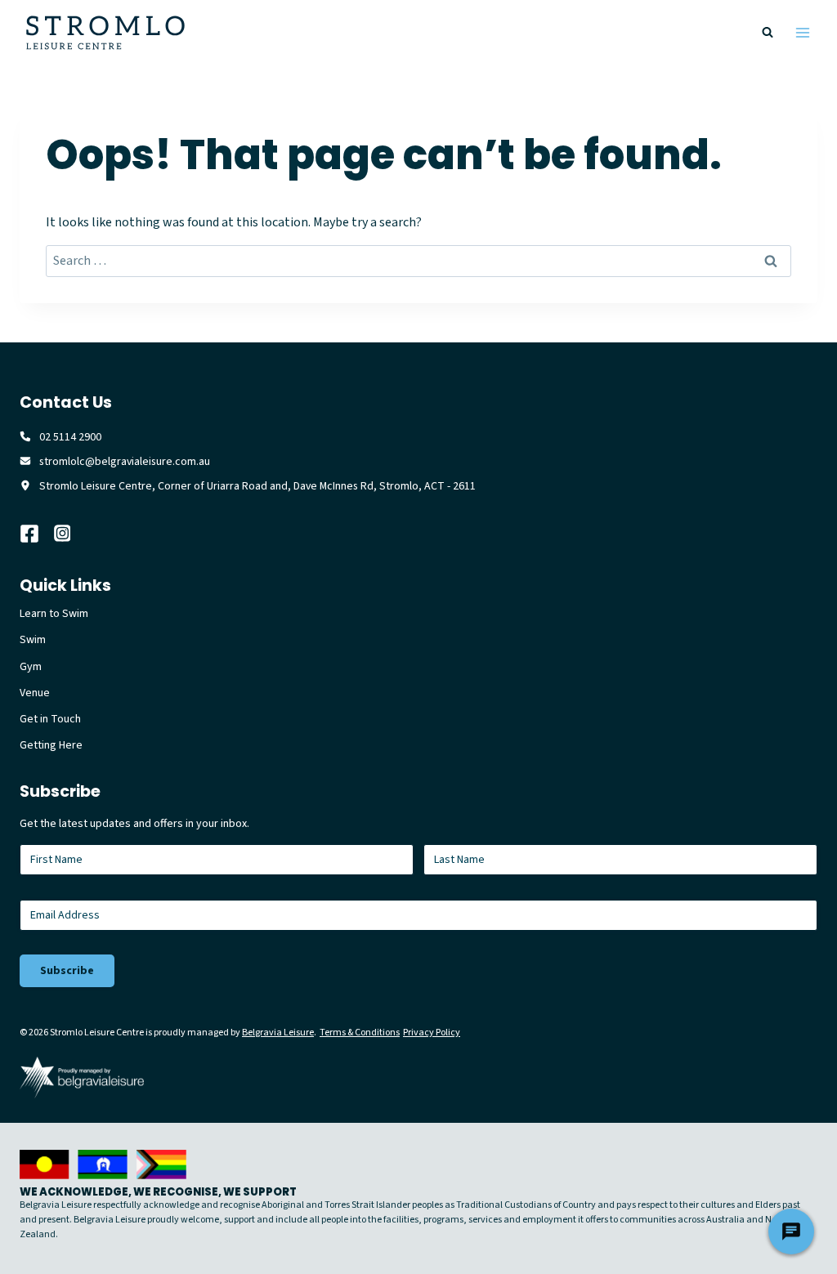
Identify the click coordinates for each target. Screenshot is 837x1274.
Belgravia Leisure (278, 1032)
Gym (31, 667)
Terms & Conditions (360, 1032)
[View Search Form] (767, 32)
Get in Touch (50, 719)
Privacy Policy (431, 1032)
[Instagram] (71, 533)
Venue (35, 693)
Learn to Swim (54, 614)
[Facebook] (37, 533)
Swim (33, 640)
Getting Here (51, 745)
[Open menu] (802, 32)
